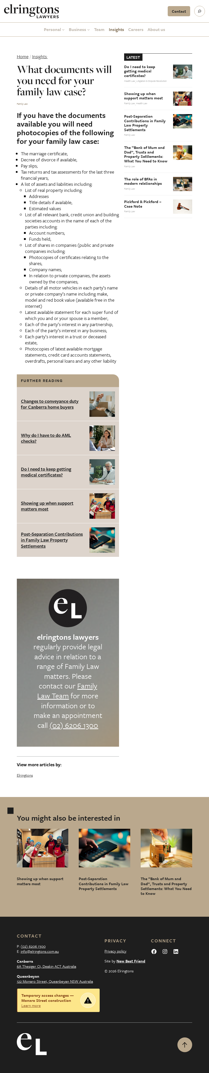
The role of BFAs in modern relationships (143, 181)
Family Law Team (67, 690)
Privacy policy (115, 951)
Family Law (22, 103)
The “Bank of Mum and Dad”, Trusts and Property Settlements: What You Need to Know (145, 154)
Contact (179, 11)
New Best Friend (130, 961)
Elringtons (25, 775)
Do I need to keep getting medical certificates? (46, 472)
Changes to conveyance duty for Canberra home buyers (50, 404)
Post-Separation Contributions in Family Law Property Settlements (52, 540)
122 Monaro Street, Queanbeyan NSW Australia (55, 981)
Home (23, 56)
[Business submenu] (88, 29)
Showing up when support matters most (47, 506)
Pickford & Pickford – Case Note (142, 204)
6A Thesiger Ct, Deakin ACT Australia (46, 966)
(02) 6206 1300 (73, 725)
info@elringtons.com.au (40, 951)
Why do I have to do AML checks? (46, 438)
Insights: (40, 56)
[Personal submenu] (63, 29)
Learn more (31, 1005)
